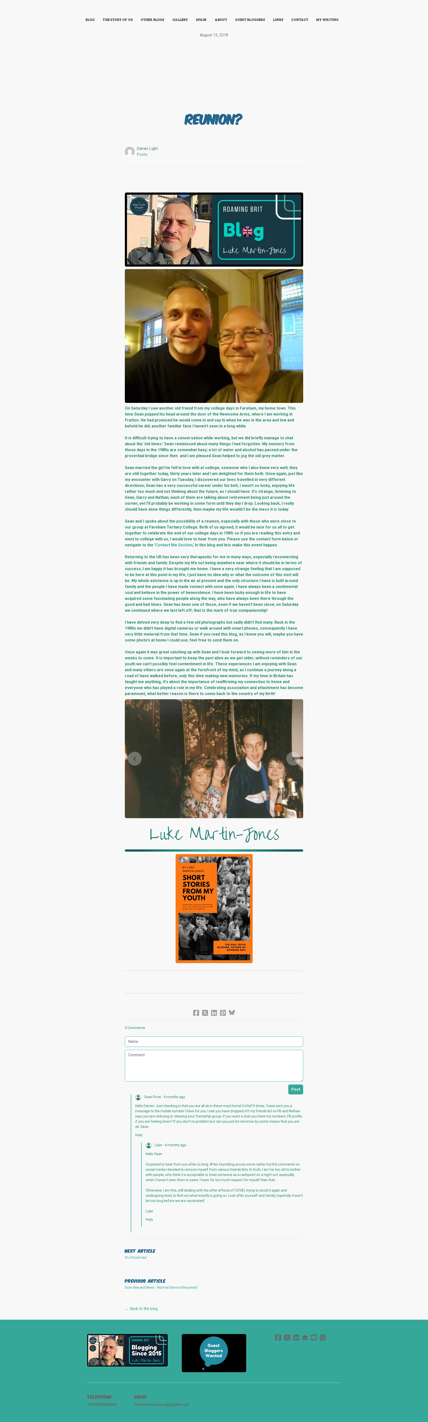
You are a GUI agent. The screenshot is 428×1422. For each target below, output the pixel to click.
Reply (139, 1135)
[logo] (214, 8)
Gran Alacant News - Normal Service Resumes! (161, 1287)
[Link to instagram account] (323, 1337)
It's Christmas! (136, 1257)
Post (295, 1089)
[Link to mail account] (305, 1337)
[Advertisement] (214, 75)
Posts (142, 154)
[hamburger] (65, 8)
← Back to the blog (141, 1308)
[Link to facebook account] (278, 1337)
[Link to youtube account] (314, 1337)
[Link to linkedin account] (296, 1337)
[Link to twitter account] (287, 1337)
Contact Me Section (173, 545)
